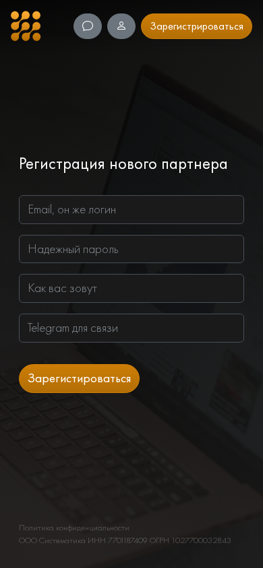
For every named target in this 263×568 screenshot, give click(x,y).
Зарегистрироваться (196, 26)
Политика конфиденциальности (74, 527)
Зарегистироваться (79, 377)
